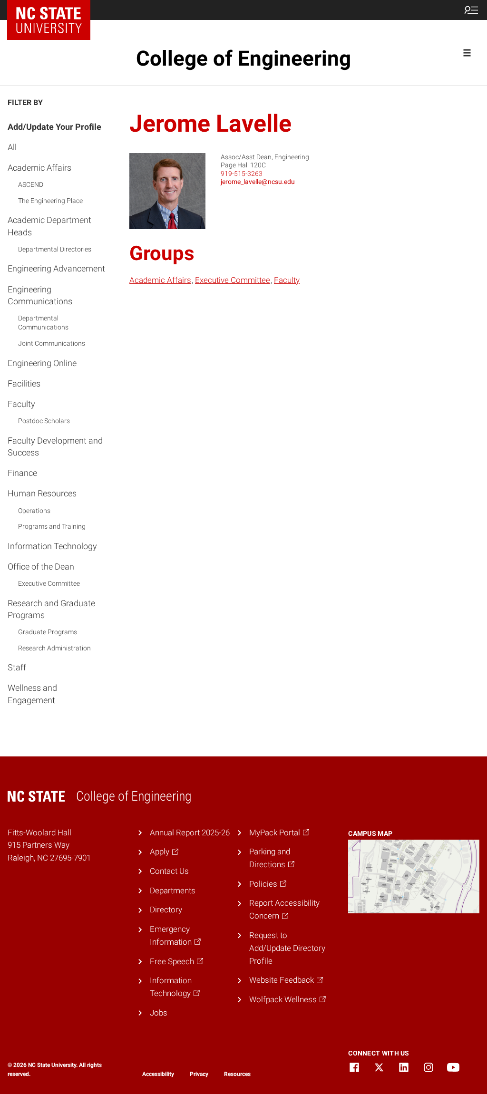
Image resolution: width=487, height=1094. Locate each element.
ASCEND (30, 184)
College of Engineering (243, 58)
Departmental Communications (43, 322)
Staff (17, 667)
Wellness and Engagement (32, 694)
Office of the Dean (41, 566)
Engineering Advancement (56, 268)
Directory (166, 909)
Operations (34, 510)
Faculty (21, 404)
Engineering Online (42, 363)
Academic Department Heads (49, 226)
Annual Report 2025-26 (190, 832)
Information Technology (52, 546)
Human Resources (42, 493)
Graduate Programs (47, 632)
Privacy (199, 1074)
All (12, 147)
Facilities (24, 383)
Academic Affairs (39, 168)
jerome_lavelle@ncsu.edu (258, 181)
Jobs (158, 1012)
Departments (172, 890)
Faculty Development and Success (55, 446)
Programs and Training (52, 526)
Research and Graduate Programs (51, 609)
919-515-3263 (242, 173)
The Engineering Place (50, 200)
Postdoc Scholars (44, 421)
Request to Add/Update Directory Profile (287, 948)
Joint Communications (51, 343)
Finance (22, 473)
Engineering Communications (40, 295)
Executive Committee (49, 583)
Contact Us (169, 871)
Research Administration (54, 648)
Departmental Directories (54, 249)
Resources (237, 1074)
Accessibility (158, 1074)
